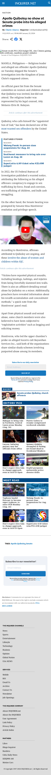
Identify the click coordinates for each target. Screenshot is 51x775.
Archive (6, 686)
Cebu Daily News (10, 755)
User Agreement (10, 718)
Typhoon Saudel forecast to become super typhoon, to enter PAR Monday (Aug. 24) (12, 502)
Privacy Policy (28, 381)
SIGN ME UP (25, 373)
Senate (29, 543)
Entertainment (9, 638)
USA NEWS (7, 661)
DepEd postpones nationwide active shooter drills (35, 470)
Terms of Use (15, 380)
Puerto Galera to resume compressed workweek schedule (36, 422)
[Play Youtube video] (25, 229)
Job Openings (8, 697)
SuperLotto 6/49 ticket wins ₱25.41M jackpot (24, 164)
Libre (5, 743)
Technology (8, 646)
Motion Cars (8, 762)
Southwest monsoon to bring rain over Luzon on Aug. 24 (25, 155)
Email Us (6, 682)
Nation (6, 12)
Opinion (6, 653)
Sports (5, 634)
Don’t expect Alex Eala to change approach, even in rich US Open (13, 470)
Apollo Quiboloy (18, 543)
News (5, 630)
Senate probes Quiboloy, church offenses (32, 394)
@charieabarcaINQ (38, 30)
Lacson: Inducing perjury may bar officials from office (12, 446)
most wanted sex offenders (16, 128)
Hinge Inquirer (9, 747)
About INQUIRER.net (12, 711)
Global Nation (9, 657)
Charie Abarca (12, 30)
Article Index (8, 730)
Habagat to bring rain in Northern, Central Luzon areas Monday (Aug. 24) (13, 423)
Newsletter (7, 693)
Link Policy (7, 722)
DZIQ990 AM (8, 758)
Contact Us (7, 690)
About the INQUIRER (12, 714)
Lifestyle (6, 642)
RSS (4, 678)
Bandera (6, 751)
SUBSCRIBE (26, 574)
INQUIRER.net (7, 33)
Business (6, 650)
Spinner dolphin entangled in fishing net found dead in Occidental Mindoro (36, 447)
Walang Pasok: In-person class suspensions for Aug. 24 (20, 146)
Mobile (5, 674)
